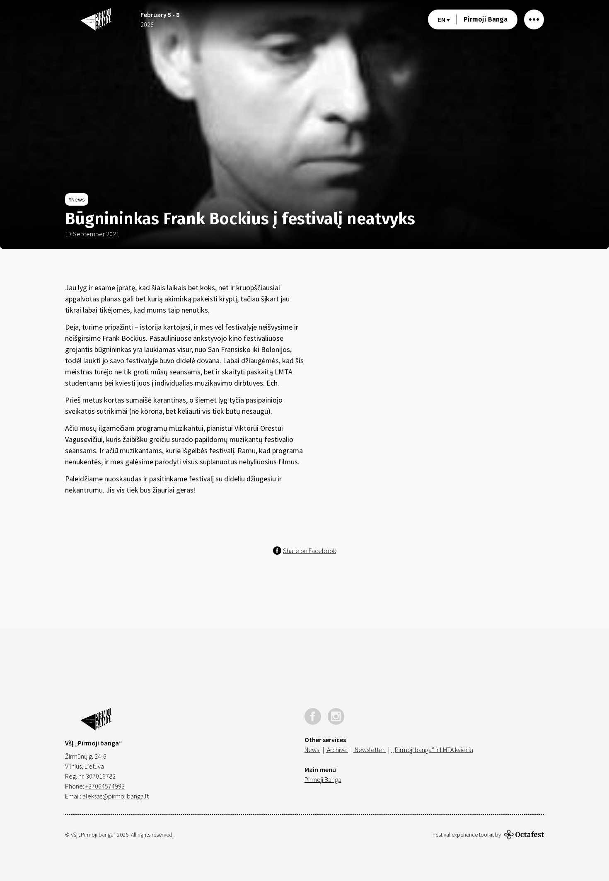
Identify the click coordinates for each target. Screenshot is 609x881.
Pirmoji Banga (486, 19)
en (442, 19)
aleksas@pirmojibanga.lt (115, 796)
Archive (337, 749)
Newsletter (369, 749)
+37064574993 (105, 786)
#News (76, 199)
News (312, 749)
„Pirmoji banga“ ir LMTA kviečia (432, 749)
